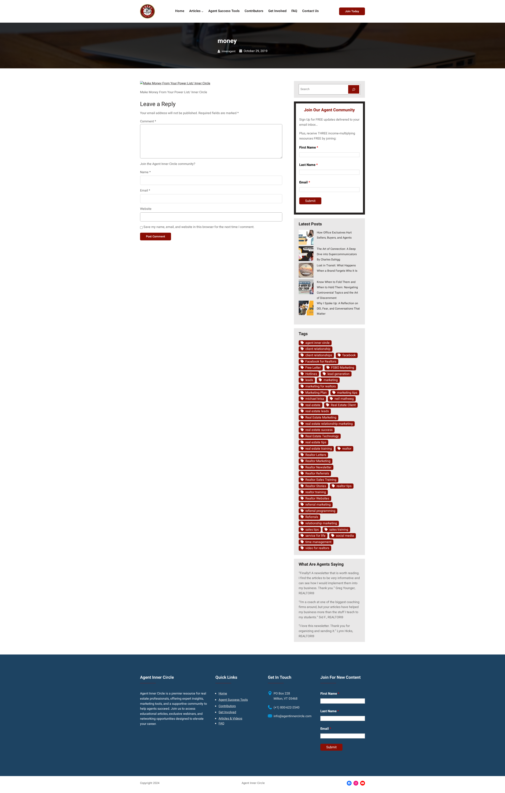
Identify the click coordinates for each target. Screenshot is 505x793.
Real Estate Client (343, 405)
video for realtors (317, 548)
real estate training (318, 448)
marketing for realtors (320, 386)
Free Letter (313, 367)
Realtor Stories (315, 486)
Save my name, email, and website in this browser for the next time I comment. (198, 227)
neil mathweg (344, 398)
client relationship (317, 349)
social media (345, 535)
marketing (331, 380)
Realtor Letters (315, 455)
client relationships (318, 355)
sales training (338, 529)
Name (145, 172)
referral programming (320, 511)
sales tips (312, 529)
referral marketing (318, 504)
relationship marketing (321, 523)
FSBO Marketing (342, 367)
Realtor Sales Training (320, 479)
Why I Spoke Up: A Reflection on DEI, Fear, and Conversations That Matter (338, 308)
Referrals (311, 517)
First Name (308, 147)
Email (145, 190)
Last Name (308, 164)
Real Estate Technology (322, 436)
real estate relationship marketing (329, 423)
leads (309, 380)
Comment (148, 121)
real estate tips (315, 442)
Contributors (227, 706)
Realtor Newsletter (318, 467)
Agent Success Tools (233, 699)
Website (146, 208)
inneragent (229, 51)
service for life (315, 535)
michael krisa (314, 398)
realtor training (315, 492)
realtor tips (344, 486)
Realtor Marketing (317, 461)
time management (318, 542)
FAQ (221, 723)
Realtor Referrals (317, 473)
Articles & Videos (230, 718)
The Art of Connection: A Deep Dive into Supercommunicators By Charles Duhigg (337, 254)
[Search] (353, 89)
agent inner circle (317, 342)
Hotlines (311, 374)
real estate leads (317, 411)
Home (223, 693)
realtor (346, 448)
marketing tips (347, 392)
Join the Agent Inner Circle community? (167, 164)
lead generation (338, 374)
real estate (312, 405)
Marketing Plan (316, 392)
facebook (349, 355)
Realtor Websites (317, 498)
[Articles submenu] (202, 11)
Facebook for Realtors (320, 361)
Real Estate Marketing (320, 417)
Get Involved (227, 712)
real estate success (319, 430)
